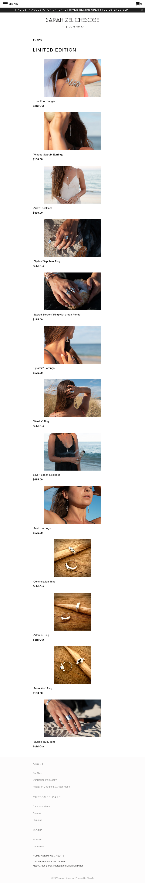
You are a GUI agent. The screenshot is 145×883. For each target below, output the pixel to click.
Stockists (37, 839)
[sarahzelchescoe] (72, 21)
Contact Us (38, 846)
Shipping (37, 820)
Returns (37, 813)
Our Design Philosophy (45, 780)
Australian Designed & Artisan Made (51, 786)
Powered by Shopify (85, 878)
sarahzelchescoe (66, 878)
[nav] (11, 4)
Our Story (37, 773)
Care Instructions (41, 806)
